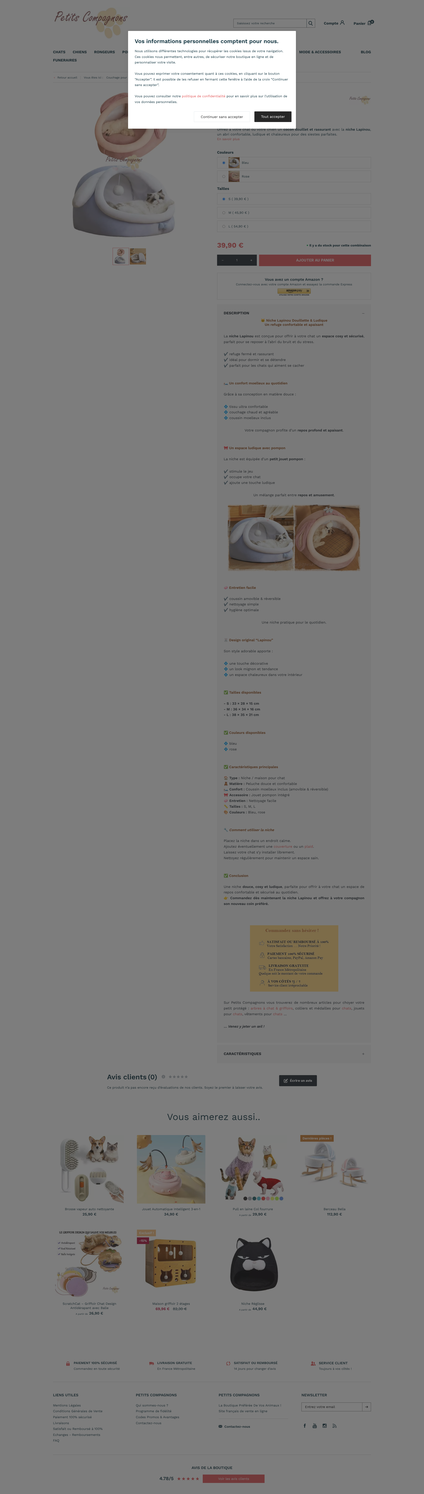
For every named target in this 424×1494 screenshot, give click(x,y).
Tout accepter (273, 116)
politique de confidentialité (203, 96)
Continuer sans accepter (222, 117)
